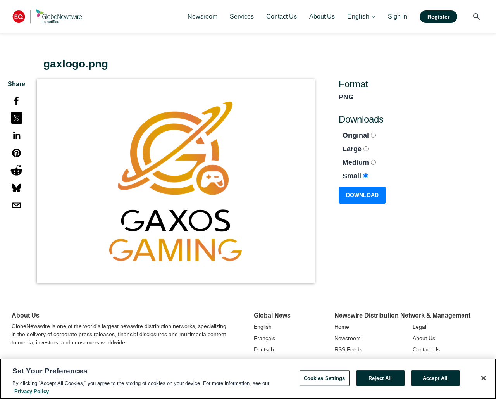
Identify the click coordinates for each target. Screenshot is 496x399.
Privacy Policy (31, 391)
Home (341, 327)
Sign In (397, 16)
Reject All (380, 378)
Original (357, 135)
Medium (357, 162)
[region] (248, 379)
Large (353, 149)
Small (353, 176)
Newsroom (347, 338)
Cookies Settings (324, 378)
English (263, 327)
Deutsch (264, 349)
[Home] (47, 16)
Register (438, 17)
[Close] (483, 378)
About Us (424, 338)
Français (264, 338)
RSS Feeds (348, 349)
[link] (202, 16)
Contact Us (426, 349)
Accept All (435, 378)
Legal (419, 327)
